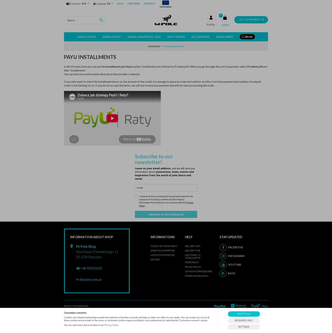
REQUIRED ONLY (244, 320)
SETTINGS (244, 327)
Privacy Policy (111, 325)
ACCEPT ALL (244, 314)
